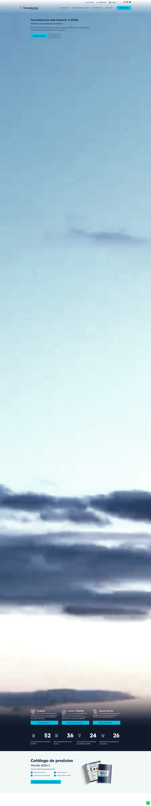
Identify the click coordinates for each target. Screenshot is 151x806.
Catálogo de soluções (39, 36)
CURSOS (114, 2)
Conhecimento (97, 8)
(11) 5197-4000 (89, 2)
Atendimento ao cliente (80, 8)
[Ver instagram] (23, 2)
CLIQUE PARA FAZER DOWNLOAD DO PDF (46, 782)
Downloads (102, 2)
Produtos (109, 8)
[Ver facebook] (20, 2)
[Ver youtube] (26, 2)
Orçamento (124, 8)
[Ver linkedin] (28, 2)
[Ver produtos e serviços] (44, 716)
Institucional (64, 8)
